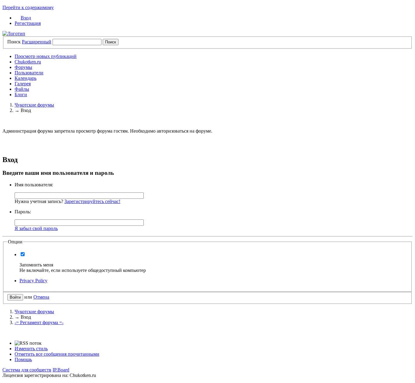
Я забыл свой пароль (36, 228)
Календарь (25, 78)
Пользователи (29, 72)
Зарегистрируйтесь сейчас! (92, 201)
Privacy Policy (33, 280)
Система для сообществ (26, 369)
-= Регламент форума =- (39, 322)
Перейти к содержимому (28, 7)
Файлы (22, 89)
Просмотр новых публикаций (46, 56)
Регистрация (28, 23)
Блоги (21, 94)
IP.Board (61, 369)
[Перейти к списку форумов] (13, 33)
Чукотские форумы (34, 311)
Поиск (14, 41)
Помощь (23, 359)
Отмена (41, 297)
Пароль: (23, 211)
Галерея (23, 83)
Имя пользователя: (34, 184)
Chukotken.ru (28, 61)
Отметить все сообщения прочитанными (57, 354)
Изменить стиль (31, 348)
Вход (26, 17)
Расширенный (36, 41)
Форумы (23, 67)
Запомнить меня (36, 264)
